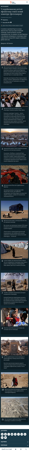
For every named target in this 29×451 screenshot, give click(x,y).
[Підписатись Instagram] (15, 434)
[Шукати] (26, 449)
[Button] (4, 20)
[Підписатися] (5, 437)
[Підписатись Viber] (18, 434)
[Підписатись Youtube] (12, 434)
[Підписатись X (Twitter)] (8, 434)
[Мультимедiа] (16, 449)
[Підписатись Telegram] (21, 434)
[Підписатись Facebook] (2, 434)
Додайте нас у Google (7, 449)
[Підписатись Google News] (5, 434)
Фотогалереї (4, 6)
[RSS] (25, 434)
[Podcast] (2, 437)
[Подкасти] (21, 449)
